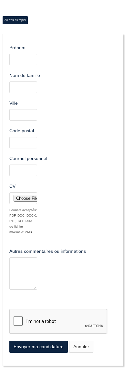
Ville (13, 103)
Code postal (21, 130)
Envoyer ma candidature (39, 346)
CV (12, 186)
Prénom (17, 47)
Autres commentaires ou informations (47, 251)
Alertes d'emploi (15, 20)
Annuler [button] (81, 346)
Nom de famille (24, 75)
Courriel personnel (28, 158)
